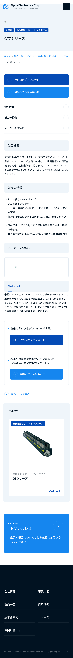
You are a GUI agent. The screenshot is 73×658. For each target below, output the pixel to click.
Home (7, 56)
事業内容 (43, 591)
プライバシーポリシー (58, 651)
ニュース (43, 617)
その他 (30, 56)
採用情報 (43, 604)
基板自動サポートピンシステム (53, 56)
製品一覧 (18, 56)
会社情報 (9, 591)
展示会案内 (11, 617)
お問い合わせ (12, 630)
